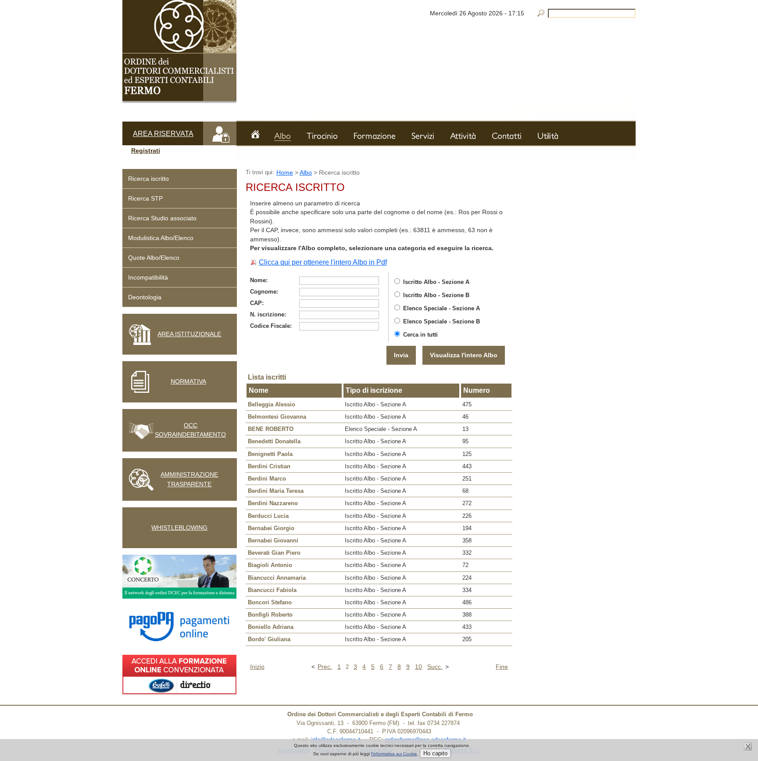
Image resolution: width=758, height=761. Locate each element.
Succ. (435, 666)
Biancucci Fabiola (272, 590)
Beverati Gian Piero (274, 552)
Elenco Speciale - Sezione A (441, 308)
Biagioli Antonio (270, 565)
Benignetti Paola (270, 454)
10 (418, 666)
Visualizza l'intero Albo (463, 355)
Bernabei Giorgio (271, 528)
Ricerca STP (145, 198)
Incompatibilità (148, 277)
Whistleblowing (179, 527)
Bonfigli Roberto (270, 614)
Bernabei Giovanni (273, 540)
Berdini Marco (267, 478)
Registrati (145, 150)
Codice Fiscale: (271, 326)
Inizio (257, 666)
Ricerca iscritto (148, 178)
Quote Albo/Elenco (153, 257)
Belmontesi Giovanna (277, 416)
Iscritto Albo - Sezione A (436, 282)
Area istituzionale (189, 333)
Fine (502, 666)
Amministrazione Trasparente (189, 479)
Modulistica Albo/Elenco (160, 237)
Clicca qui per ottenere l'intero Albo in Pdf (323, 262)
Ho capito (435, 753)
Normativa (188, 381)
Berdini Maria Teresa (276, 491)
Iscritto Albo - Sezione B (436, 295)
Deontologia (144, 297)
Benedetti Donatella (274, 441)
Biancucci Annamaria (277, 577)
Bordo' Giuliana (269, 639)
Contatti (507, 135)
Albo (306, 172)
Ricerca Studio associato (162, 218)
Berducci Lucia (268, 516)
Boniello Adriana (270, 627)
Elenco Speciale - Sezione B (441, 321)
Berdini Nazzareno (273, 503)
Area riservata (163, 133)
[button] (179, 151)
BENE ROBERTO (270, 429)
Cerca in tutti (420, 334)
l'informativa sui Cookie (394, 753)
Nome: (259, 280)
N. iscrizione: (268, 314)
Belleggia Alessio (271, 404)
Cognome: (264, 291)
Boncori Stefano (270, 602)
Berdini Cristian (269, 466)
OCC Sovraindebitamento (190, 430)
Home (267, 134)
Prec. (325, 666)
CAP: (257, 303)
